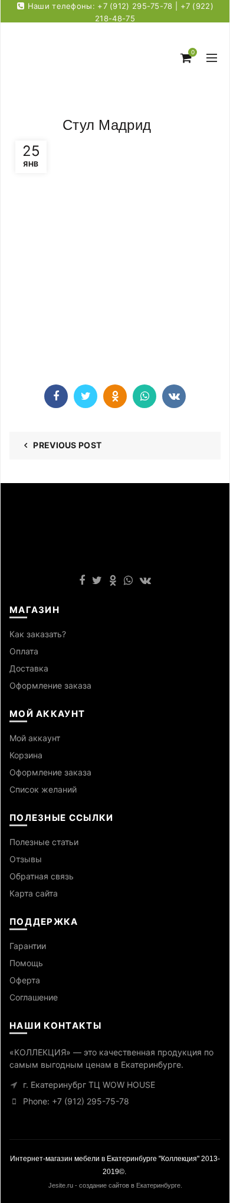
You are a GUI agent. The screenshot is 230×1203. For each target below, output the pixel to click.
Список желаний (43, 789)
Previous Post (67, 445)
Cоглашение (33, 997)
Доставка (28, 668)
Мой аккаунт (34, 738)
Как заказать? (37, 634)
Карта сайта (33, 893)
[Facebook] (56, 396)
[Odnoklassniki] (115, 396)
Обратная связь (41, 876)
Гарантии (27, 946)
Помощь (26, 963)
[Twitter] (85, 396)
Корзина (25, 755)
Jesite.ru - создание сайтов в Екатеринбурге (114, 1185)
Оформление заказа (50, 685)
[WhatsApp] (144, 396)
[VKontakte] (174, 396)
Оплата (23, 651)
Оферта (24, 980)
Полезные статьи (43, 842)
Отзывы (25, 859)
